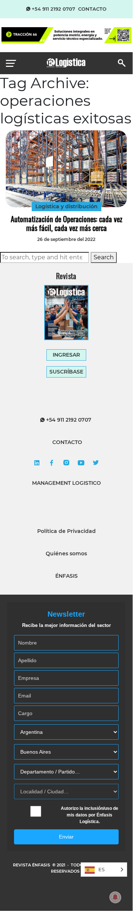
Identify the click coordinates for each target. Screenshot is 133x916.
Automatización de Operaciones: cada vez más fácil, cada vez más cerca (66, 223)
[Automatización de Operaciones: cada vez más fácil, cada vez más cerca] (66, 169)
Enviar (66, 837)
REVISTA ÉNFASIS (32, 865)
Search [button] (104, 257)
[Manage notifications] (115, 897)
